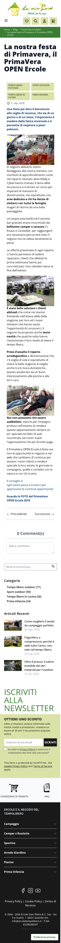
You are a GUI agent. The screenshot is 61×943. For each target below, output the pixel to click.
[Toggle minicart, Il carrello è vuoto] (53, 21)
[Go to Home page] (30, 9)
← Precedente (17, 514)
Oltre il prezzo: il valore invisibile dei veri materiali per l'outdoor (39, 666)
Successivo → (44, 514)
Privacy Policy (28, 749)
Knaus (11, 231)
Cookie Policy (34, 901)
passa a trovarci (31, 485)
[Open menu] (6, 20)
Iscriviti (50, 742)
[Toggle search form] (35, 21)
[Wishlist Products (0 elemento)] (26, 21)
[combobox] (30, 566)
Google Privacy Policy (16, 766)
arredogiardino (17, 356)
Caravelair (24, 231)
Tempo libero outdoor (31, 29)
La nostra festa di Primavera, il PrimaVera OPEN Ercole (30, 33)
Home (7, 29)
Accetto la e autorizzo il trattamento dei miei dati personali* (29, 751)
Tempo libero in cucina (16, 96)
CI (45, 227)
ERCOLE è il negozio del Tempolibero (21, 811)
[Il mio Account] (44, 21)
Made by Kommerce (30, 928)
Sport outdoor (41, 85)
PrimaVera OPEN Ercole (24, 449)
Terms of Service (42, 766)
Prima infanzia (40, 94)
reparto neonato (22, 179)
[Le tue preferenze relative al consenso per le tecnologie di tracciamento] (44, 937)
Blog (15, 29)
